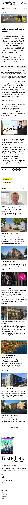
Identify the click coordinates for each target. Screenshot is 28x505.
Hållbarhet (15, 8)
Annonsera (4, 487)
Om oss (3, 482)
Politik (21, 8)
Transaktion (21, 66)
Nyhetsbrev (4, 484)
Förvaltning (9, 8)
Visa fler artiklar (14, 427)
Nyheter (3, 8)
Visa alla (25, 188)
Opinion (25, 8)
